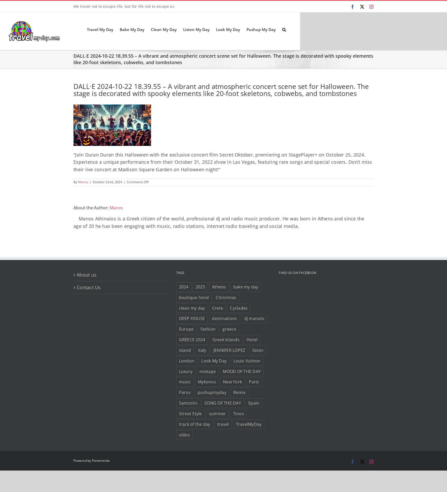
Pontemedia (101, 460)
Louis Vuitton (247, 361)
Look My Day (214, 361)
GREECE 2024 (192, 339)
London (187, 361)
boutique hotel (194, 297)
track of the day (194, 424)
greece (229, 329)
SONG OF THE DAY (222, 403)
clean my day (192, 308)
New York (232, 382)
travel (223, 424)
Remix (239, 392)
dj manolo (254, 318)
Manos (83, 182)
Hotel (252, 339)
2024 (184, 287)
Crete (217, 308)
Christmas (226, 297)
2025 (200, 287)
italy (202, 350)
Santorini (188, 403)
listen (258, 350)
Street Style (190, 413)
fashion (207, 329)
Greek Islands (226, 339)
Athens (219, 287)
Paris (254, 382)
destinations (224, 318)
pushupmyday (212, 392)
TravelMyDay (249, 424)
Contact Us (89, 287)
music (185, 382)
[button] (284, 29)
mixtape (207, 371)
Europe (186, 329)
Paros (185, 392)
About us (86, 275)
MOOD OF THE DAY (242, 371)
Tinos (238, 413)
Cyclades (239, 308)
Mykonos (207, 382)
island (185, 350)
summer (217, 413)
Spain (253, 403)
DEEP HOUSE (192, 318)
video (184, 435)
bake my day (245, 287)
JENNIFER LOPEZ (229, 350)
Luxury (186, 371)
